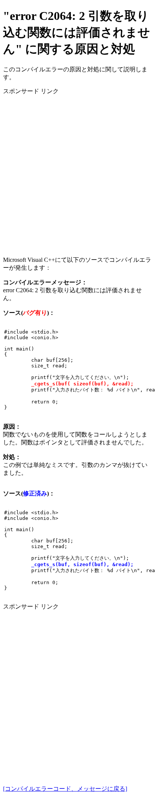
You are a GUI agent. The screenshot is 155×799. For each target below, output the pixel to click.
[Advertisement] (77, 172)
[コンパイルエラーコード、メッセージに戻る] (65, 788)
